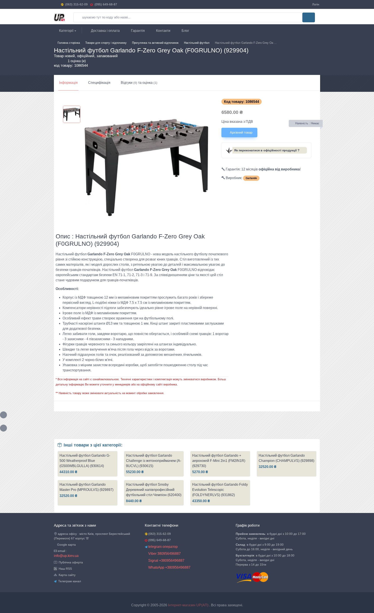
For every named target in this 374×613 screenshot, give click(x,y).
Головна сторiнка (69, 42)
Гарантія (137, 30)
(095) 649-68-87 (105, 4)
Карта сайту (66, 575)
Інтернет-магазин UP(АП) (188, 605)
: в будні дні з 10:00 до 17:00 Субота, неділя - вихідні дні (271, 536)
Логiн (315, 4)
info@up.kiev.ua (66, 556)
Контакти (162, 30)
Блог (185, 30)
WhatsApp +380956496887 (168, 567)
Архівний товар (240, 132)
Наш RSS (64, 568)
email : (62, 551)
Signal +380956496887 (165, 560)
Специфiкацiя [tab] (99, 82)
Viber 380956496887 (164, 553)
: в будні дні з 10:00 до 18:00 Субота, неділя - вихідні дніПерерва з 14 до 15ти (265, 560)
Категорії (65, 30)
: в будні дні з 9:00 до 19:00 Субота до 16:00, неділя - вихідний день (264, 547)
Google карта (66, 544)
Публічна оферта (70, 562)
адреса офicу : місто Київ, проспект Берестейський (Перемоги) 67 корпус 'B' (92, 536)
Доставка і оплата (105, 30)
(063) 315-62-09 (76, 4)
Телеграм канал (68, 581)
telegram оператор (162, 546)
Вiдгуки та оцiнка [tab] (139, 82)
